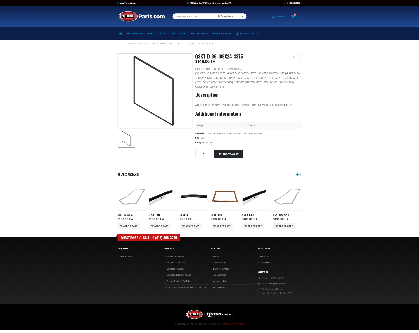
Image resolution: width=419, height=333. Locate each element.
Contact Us (265, 263)
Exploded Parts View (176, 263)
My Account (248, 33)
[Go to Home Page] (118, 44)
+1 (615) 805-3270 (293, 3)
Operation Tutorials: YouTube (180, 275)
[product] (131, 196)
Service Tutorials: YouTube (179, 281)
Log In (280, 16)
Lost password (219, 287)
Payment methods (221, 269)
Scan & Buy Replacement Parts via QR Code (186, 287)
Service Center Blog (175, 256)
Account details (220, 281)
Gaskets (208, 142)
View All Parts (126, 256)
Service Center (220, 33)
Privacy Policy (238, 324)
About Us (264, 256)
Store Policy (226, 324)
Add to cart (231, 154)
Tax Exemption (219, 275)
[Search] (241, 16)
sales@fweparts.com (128, 3)
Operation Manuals (175, 269)
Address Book (219, 263)
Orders (216, 256)
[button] (297, 174)
